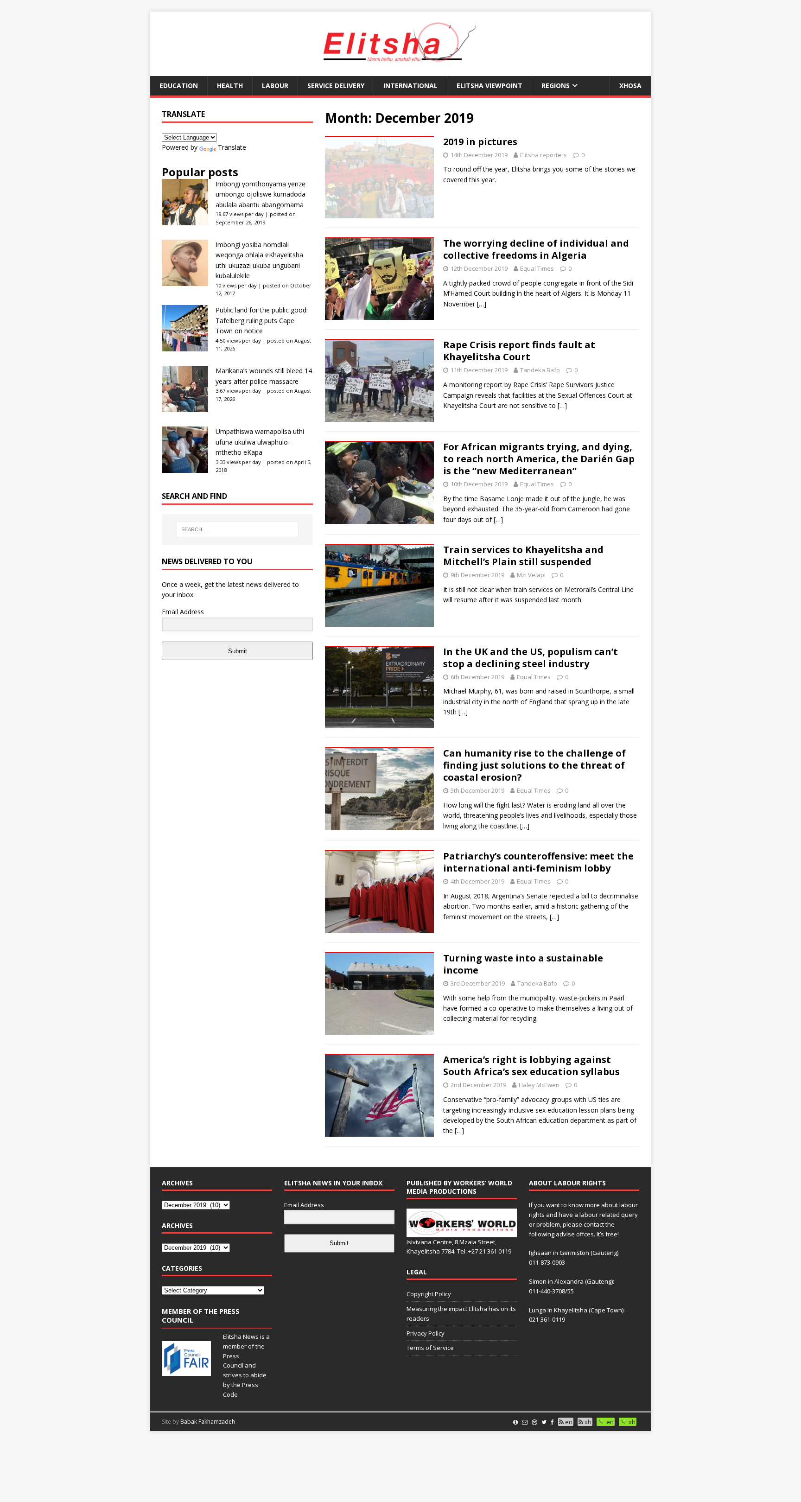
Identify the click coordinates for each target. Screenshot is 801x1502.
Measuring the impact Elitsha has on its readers (461, 1314)
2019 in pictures (480, 141)
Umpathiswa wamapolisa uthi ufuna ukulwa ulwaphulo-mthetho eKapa (260, 442)
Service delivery (335, 85)
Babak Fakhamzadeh (207, 1422)
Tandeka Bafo (540, 370)
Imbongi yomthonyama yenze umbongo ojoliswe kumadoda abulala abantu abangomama (260, 194)
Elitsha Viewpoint (489, 85)
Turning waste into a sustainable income (523, 964)
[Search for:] (237, 529)
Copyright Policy (429, 1294)
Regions (555, 85)
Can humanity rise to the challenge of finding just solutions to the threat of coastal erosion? (534, 765)
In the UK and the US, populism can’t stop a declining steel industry (530, 657)
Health (230, 85)
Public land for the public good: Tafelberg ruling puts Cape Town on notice (262, 320)
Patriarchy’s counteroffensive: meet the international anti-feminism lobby (538, 862)
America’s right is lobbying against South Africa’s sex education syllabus (531, 1065)
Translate (232, 147)
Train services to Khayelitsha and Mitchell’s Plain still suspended (523, 555)
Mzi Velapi (531, 575)
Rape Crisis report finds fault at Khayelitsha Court (519, 350)
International (410, 85)
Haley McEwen (539, 1085)
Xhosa (630, 85)
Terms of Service (430, 1347)
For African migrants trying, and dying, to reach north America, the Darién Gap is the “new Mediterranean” (539, 458)
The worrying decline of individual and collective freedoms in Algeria (536, 249)
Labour (275, 85)
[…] (481, 303)
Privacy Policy (426, 1333)
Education (178, 85)
